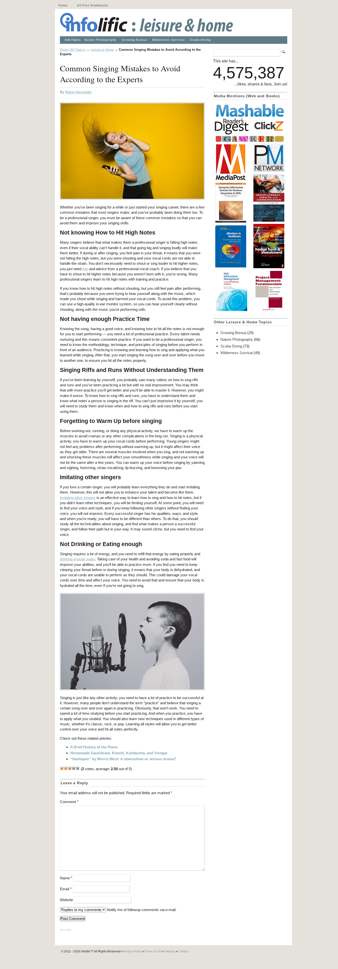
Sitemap (169, 951)
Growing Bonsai (134, 40)
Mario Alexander (78, 92)
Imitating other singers (78, 498)
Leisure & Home (102, 50)
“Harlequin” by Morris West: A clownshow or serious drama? (123, 759)
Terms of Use (153, 951)
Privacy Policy (132, 951)
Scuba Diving (200, 40)
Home (63, 5)
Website (66, 900)
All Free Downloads (92, 5)
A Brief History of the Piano (94, 747)
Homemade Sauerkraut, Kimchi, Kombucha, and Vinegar (119, 753)
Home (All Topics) (72, 50)
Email (66, 889)
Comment (69, 802)
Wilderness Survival (168, 40)
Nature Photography (100, 40)
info (85, 269)
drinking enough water (77, 559)
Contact (183, 951)
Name (66, 878)
